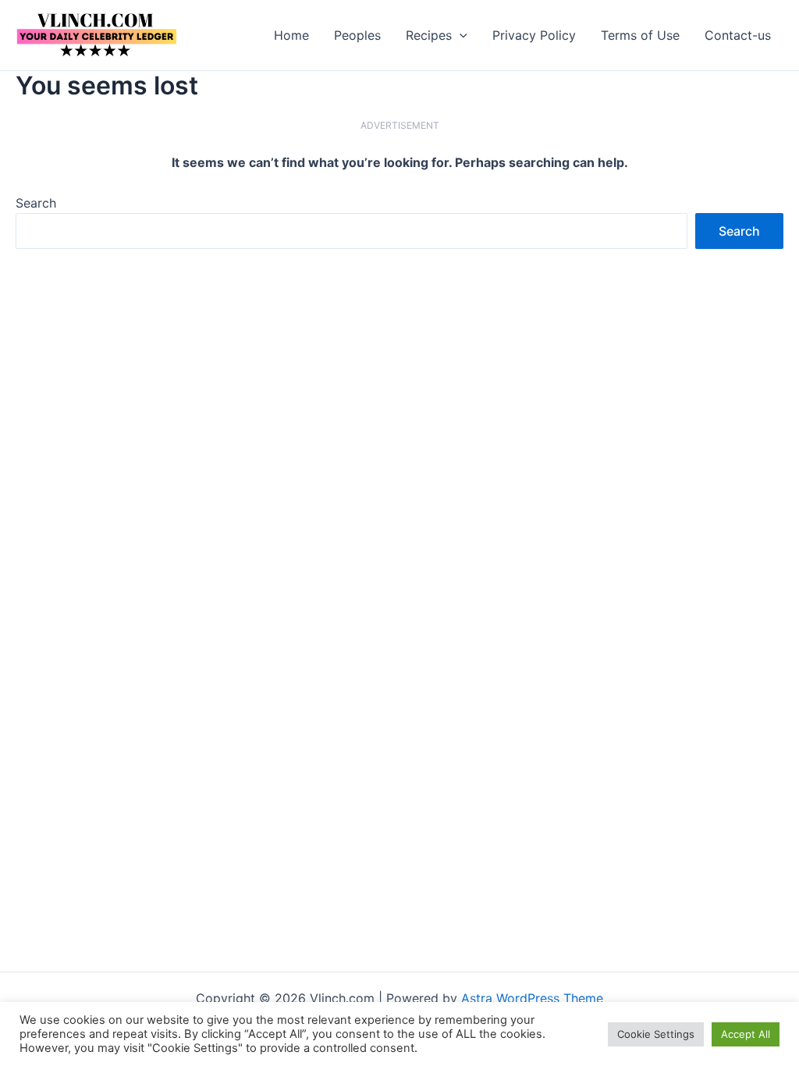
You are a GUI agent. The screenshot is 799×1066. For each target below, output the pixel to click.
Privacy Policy (534, 35)
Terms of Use (640, 35)
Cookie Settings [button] (655, 1034)
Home (291, 35)
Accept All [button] (745, 1034)
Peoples (357, 35)
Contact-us (738, 35)
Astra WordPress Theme (532, 998)
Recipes (429, 35)
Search (36, 203)
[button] (459, 35)
